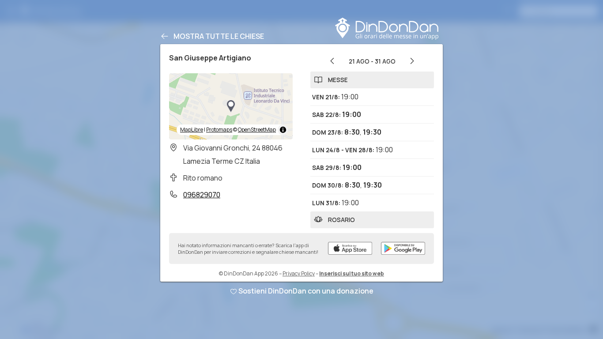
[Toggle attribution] (283, 129)
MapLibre (191, 129)
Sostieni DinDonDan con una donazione (305, 291)
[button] (230, 106)
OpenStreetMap (257, 129)
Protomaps (219, 129)
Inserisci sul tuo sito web (351, 273)
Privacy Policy (299, 273)
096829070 (201, 195)
